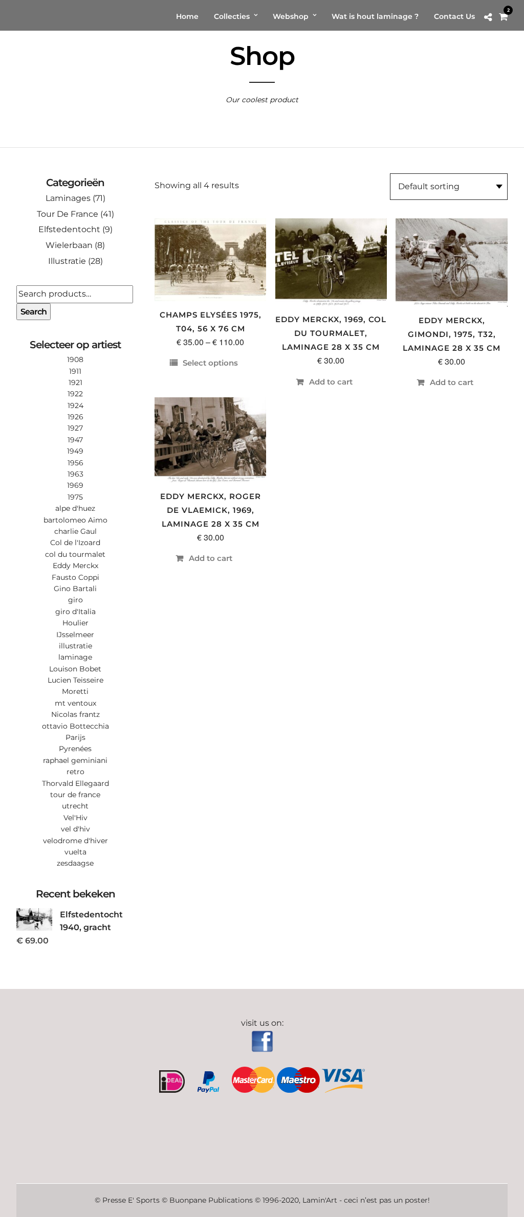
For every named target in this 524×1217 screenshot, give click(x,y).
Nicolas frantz (75, 714)
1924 (75, 405)
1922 (75, 393)
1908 (75, 359)
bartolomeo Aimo (75, 520)
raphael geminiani (75, 760)
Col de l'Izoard (75, 542)
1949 (75, 451)
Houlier (75, 622)
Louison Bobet (75, 668)
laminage (75, 657)
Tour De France (67, 214)
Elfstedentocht (69, 229)
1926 (75, 416)
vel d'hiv (75, 828)
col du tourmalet (75, 554)
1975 (75, 497)
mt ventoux (75, 703)
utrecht (75, 805)
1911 (75, 371)
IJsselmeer (75, 634)
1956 (75, 462)
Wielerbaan (69, 245)
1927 (75, 428)
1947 (75, 439)
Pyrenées (75, 748)
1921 (75, 382)
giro (75, 599)
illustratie (75, 645)
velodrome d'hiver (75, 840)
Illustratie (67, 261)
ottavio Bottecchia (75, 726)
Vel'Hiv (75, 817)
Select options (210, 363)
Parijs (75, 737)
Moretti (75, 691)
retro (75, 771)
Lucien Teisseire (75, 680)
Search (33, 312)
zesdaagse (75, 863)
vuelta (75, 852)
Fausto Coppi (75, 577)
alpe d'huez (75, 508)
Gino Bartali (75, 588)
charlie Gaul (75, 531)
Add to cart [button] (331, 382)
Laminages (68, 198)
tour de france (75, 794)
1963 (75, 474)
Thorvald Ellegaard (75, 783)
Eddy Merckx (75, 565)
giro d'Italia (75, 611)
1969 (75, 485)
